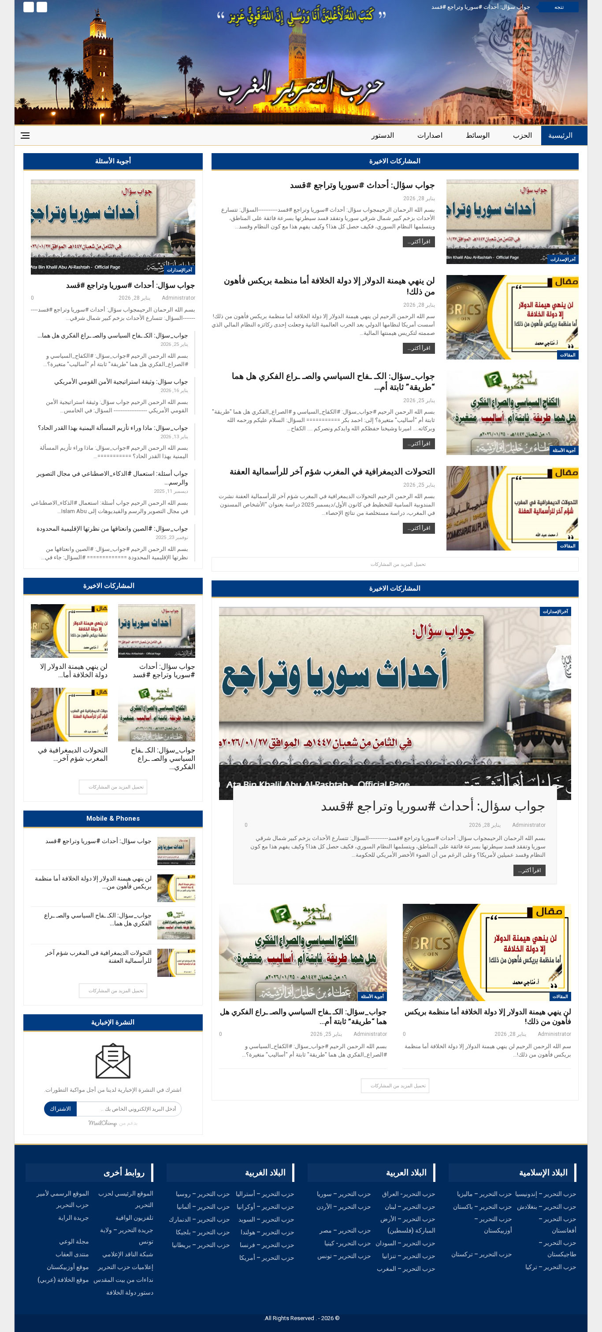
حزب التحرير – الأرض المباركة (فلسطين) (407, 1224)
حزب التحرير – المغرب (406, 1268)
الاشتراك (60, 1108)
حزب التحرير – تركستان (481, 1254)
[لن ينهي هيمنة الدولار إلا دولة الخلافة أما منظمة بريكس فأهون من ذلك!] (69, 631)
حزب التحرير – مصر (345, 1230)
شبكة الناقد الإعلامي (127, 1254)
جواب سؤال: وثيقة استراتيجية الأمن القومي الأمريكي (121, 381)
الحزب (522, 135)
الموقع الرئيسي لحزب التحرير (125, 1199)
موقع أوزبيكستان (68, 1266)
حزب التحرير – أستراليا (265, 1193)
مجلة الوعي (74, 1241)
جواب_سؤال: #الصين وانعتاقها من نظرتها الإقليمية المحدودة (112, 528)
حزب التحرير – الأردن (343, 1206)
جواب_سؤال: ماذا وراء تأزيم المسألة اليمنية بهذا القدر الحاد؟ (113, 427)
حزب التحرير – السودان (405, 1243)
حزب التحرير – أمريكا (266, 1257)
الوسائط (478, 135)
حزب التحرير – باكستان (482, 1206)
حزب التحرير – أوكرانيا (265, 1206)
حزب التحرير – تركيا (550, 1266)
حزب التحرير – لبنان (410, 1206)
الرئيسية (560, 135)
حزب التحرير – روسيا (203, 1193)
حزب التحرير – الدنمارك (199, 1219)
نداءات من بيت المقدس (123, 1279)
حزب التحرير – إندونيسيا (545, 1193)
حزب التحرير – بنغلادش (546, 1206)
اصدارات (429, 135)
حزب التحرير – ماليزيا (484, 1193)
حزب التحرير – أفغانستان (557, 1224)
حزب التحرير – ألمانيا (203, 1206)
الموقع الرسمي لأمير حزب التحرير (63, 1199)
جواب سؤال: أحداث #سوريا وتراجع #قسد (480, 7)
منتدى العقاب (72, 1254)
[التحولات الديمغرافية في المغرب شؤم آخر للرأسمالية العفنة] (69, 714)
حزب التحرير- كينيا (347, 1243)
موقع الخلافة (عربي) (63, 1279)
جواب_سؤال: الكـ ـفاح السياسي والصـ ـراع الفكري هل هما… (112, 335)
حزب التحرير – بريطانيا (201, 1244)
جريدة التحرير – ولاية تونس (126, 1235)
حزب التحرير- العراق (408, 1193)
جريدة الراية (73, 1217)
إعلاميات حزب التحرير (125, 1266)
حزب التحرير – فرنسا (267, 1244)
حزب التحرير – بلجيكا (203, 1232)
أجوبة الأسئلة (564, 450)
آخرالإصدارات (179, 270)
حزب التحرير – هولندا (267, 1232)
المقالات (568, 354)
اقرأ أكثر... (419, 242)
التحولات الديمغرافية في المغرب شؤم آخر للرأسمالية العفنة (332, 471)
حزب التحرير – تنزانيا (408, 1255)
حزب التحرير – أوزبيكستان (493, 1224)
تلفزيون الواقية (134, 1217)
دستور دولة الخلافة (129, 1292)
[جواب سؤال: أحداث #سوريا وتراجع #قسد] (113, 227)
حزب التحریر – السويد (266, 1219)
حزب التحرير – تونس (344, 1255)
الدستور (383, 135)
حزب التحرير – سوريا (344, 1193)
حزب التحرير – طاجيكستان (557, 1248)
